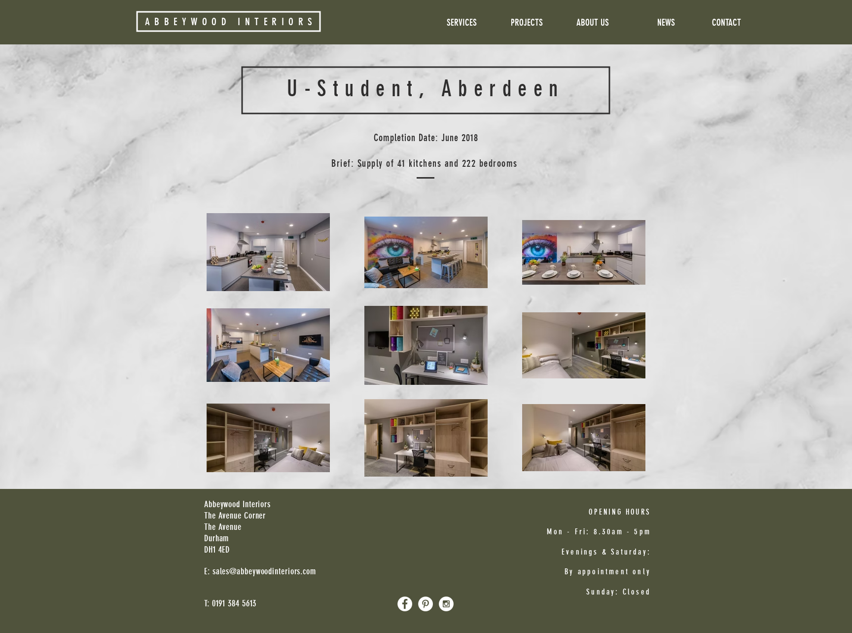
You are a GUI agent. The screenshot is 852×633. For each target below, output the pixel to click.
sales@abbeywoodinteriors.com (264, 571)
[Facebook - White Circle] (404, 603)
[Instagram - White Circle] (446, 603)
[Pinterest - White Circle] (425, 603)
